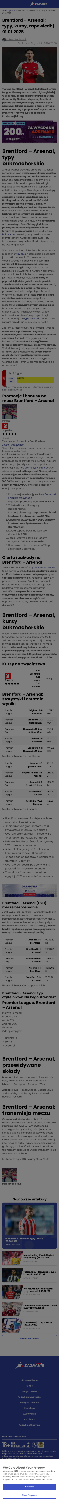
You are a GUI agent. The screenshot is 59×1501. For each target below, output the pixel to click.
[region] (29, 1480)
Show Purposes (29, 1495)
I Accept (29, 1487)
